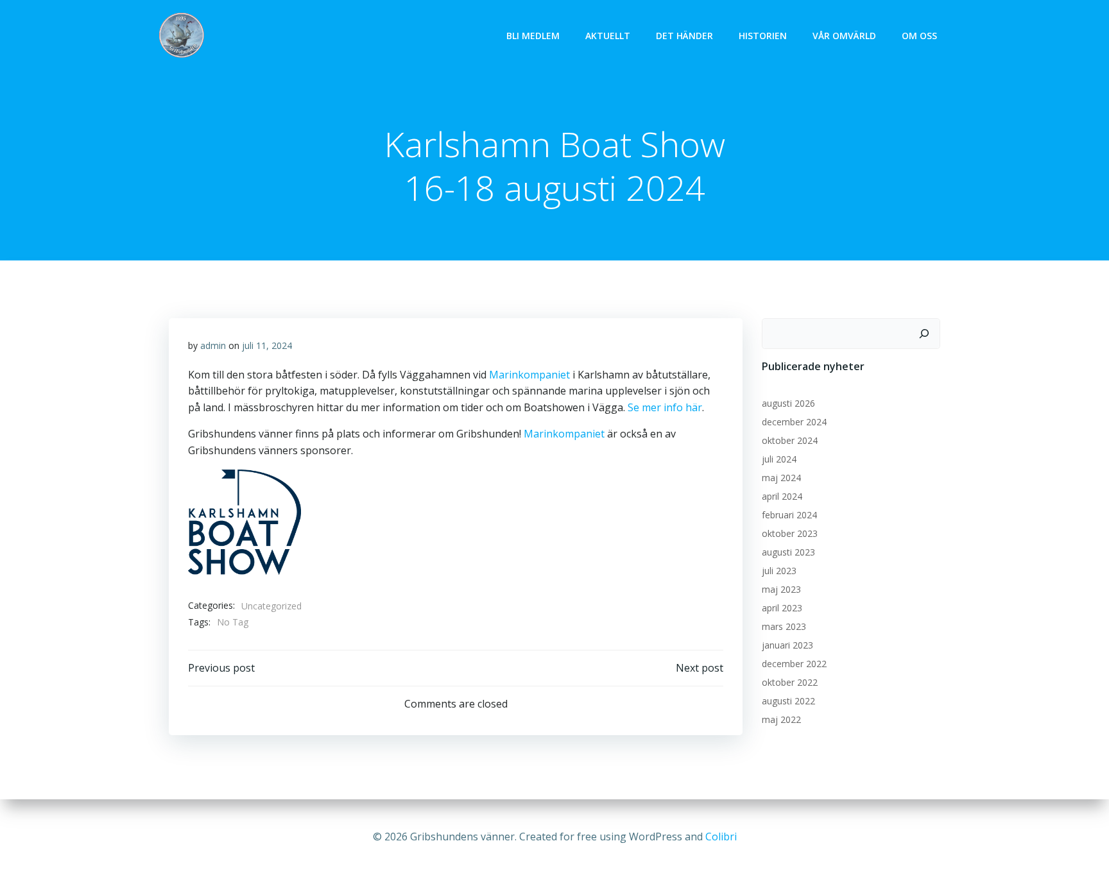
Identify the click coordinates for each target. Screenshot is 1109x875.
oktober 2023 (790, 533)
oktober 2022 (790, 682)
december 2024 (794, 422)
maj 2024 (781, 477)
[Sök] (924, 333)
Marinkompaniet (529, 375)
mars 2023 (784, 626)
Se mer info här (665, 407)
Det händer (684, 36)
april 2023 (782, 608)
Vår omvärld (844, 36)
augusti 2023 (788, 552)
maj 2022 (781, 719)
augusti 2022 (788, 701)
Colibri (721, 836)
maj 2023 (781, 589)
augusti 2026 (788, 403)
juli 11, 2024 (267, 345)
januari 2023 (787, 645)
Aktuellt (607, 36)
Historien (763, 36)
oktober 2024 (790, 440)
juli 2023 (779, 571)
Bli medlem (533, 36)
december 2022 (794, 664)
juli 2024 (779, 459)
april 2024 (782, 496)
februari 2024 (789, 515)
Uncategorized (271, 606)
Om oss (919, 36)
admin (213, 345)
